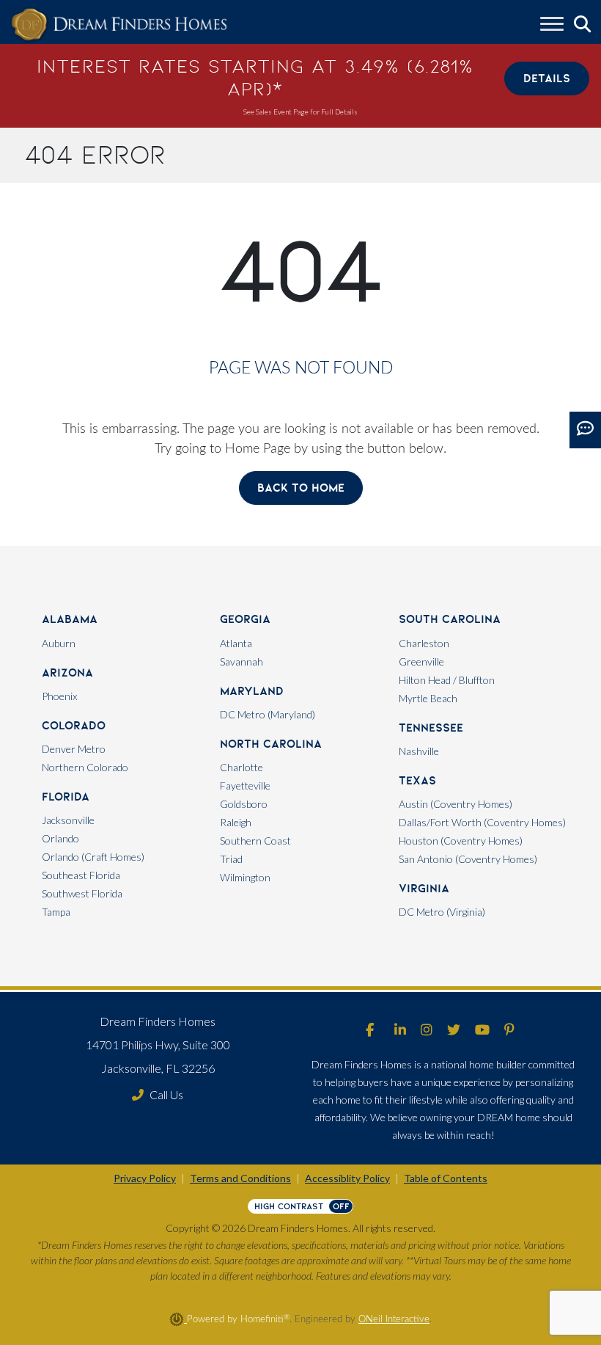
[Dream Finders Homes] (119, 25)
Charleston (424, 643)
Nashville (419, 751)
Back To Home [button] (300, 488)
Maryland (252, 691)
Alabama (69, 619)
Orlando (60, 838)
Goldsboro (244, 804)
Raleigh (235, 822)
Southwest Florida (82, 893)
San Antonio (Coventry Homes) (468, 859)
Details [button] (546, 78)
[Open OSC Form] (585, 430)
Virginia (424, 888)
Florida (65, 796)
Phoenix (59, 696)
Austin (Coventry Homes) (455, 804)
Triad (231, 859)
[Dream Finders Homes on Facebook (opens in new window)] (370, 1031)
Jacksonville (68, 820)
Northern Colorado (85, 767)
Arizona (67, 672)
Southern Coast (255, 840)
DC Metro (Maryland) (267, 714)
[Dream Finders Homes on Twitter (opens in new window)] (453, 1031)
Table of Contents (445, 1178)
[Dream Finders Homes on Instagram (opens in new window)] (426, 1031)
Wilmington (245, 877)
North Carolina (271, 744)
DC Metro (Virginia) (442, 911)
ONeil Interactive (393, 1319)
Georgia (245, 619)
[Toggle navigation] (552, 25)
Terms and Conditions (240, 1178)
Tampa (56, 911)
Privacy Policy (145, 1178)
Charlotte (241, 767)
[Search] (582, 24)
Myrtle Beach (428, 698)
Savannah (241, 661)
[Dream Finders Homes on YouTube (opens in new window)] (482, 1031)
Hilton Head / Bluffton (447, 680)
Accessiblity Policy (347, 1178)
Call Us (166, 1094)
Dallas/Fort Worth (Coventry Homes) (482, 822)
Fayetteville (245, 785)
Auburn (58, 643)
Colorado (74, 725)
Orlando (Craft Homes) (93, 856)
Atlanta (236, 643)
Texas (417, 780)
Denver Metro (74, 749)
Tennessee (431, 728)
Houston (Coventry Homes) (461, 840)
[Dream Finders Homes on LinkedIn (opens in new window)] (400, 1031)
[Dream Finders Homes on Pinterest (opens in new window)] (509, 1031)
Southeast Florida (81, 875)
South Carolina (450, 619)
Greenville (421, 661)
